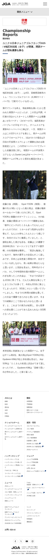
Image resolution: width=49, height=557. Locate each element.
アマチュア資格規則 (33, 432)
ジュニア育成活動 (32, 462)
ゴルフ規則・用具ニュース (13, 492)
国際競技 (29, 407)
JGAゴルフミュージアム (13, 520)
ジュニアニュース (10, 498)
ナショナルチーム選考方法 (13, 429)
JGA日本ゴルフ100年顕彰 (13, 523)
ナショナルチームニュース (13, 489)
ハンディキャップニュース (13, 495)
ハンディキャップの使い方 (13, 462)
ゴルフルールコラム (33, 426)
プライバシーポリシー (34, 513)
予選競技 (29, 404)
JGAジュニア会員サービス (35, 471)
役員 (6, 404)
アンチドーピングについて (13, 517)
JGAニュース (9, 486)
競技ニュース (9, 501)
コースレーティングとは (13, 473)
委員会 (7, 407)
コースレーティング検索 (13, 476)
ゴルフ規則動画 (32, 438)
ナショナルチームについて (13, 426)
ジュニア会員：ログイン (34, 493)
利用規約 (29, 519)
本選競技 (29, 401)
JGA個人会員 (31, 495)
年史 (6, 413)
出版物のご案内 (32, 440)
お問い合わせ (31, 468)
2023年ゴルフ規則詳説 (34, 446)
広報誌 (7, 416)
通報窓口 (29, 522)
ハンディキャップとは (12, 459)
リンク (29, 507)
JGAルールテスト (32, 449)
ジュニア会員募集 (32, 459)
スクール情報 (31, 465)
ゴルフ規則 (30, 429)
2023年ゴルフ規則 (32, 443)
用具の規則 (30, 434)
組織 (6, 401)
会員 (6, 410)
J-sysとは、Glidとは (11, 470)
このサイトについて (33, 516)
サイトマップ (31, 510)
